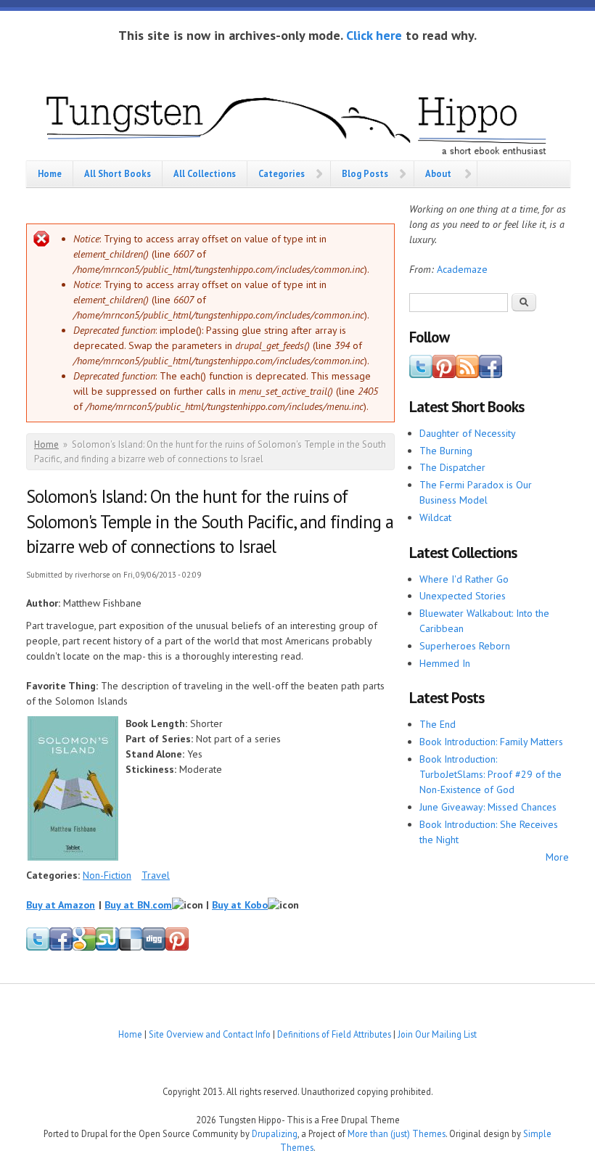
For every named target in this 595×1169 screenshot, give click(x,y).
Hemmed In (444, 663)
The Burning (445, 450)
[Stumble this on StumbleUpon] (107, 948)
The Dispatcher (452, 467)
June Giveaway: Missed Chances (488, 806)
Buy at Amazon (60, 904)
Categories (281, 173)
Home (50, 173)
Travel (155, 875)
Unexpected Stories (462, 595)
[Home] (297, 122)
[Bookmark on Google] (84, 948)
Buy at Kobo (240, 904)
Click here (374, 35)
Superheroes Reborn (464, 645)
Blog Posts (365, 173)
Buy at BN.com (138, 904)
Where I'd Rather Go (464, 579)
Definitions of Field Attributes (334, 1034)
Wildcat (435, 517)
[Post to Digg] (153, 948)
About (438, 173)
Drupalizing (275, 1133)
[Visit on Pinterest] (444, 374)
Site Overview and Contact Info (210, 1034)
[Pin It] (177, 948)
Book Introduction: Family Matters (491, 741)
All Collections (204, 173)
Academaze (462, 269)
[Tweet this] (37, 948)
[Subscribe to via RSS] (467, 374)
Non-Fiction (107, 875)
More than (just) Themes (397, 1133)
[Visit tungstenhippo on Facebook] (61, 948)
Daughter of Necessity (467, 433)
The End (437, 724)
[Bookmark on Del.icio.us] (130, 948)
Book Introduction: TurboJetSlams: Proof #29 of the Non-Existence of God (490, 774)
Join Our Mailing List (437, 1034)
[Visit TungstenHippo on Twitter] (420, 374)
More (557, 857)
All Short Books (117, 173)
